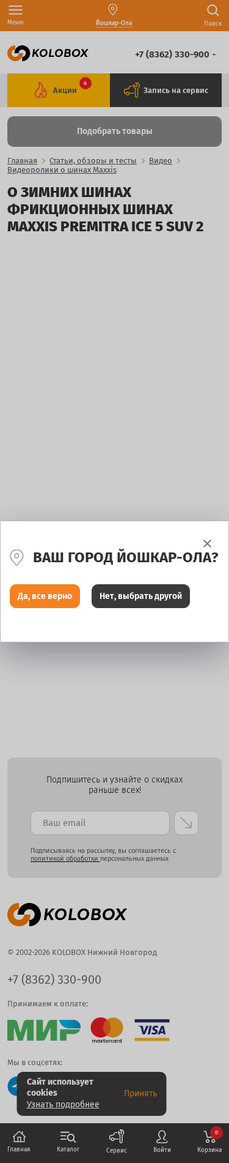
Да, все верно (45, 596)
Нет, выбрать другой (141, 596)
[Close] (207, 544)
